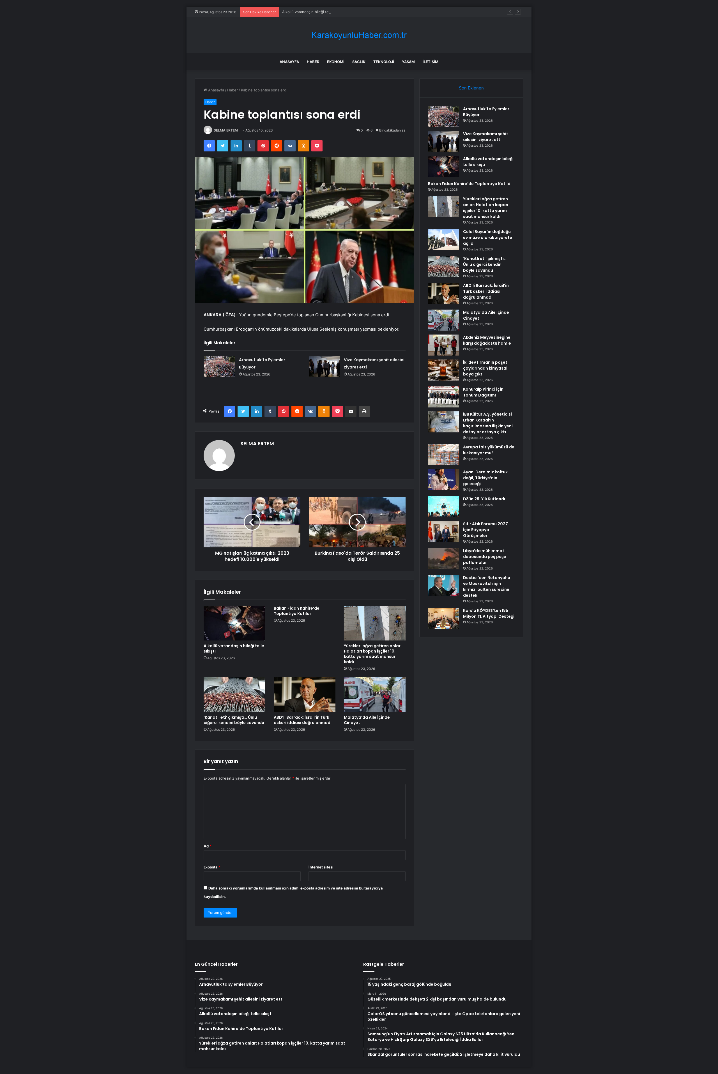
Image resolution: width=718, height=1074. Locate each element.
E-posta (212, 867)
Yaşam (408, 61)
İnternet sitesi (321, 867)
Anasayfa (289, 61)
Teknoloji (383, 61)
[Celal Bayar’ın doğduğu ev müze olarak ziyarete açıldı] (443, 239)
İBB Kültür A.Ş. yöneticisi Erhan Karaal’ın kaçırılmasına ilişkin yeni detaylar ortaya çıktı (488, 423)
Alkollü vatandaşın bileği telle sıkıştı (313, 12)
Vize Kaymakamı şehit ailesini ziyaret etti (485, 136)
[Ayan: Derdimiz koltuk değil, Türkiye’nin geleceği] (443, 479)
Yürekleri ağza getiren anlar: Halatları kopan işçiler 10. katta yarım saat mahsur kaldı (373, 654)
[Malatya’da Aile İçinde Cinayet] (375, 694)
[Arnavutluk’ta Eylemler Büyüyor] (219, 366)
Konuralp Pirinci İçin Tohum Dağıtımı (483, 392)
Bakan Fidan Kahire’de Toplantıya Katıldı (296, 610)
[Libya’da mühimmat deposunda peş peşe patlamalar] (443, 558)
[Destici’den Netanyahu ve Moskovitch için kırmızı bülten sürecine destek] (443, 585)
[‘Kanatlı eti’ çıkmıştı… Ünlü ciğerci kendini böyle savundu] (234, 694)
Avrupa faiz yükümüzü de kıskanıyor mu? (488, 450)
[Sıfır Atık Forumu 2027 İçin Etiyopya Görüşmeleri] (443, 531)
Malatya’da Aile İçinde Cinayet (367, 720)
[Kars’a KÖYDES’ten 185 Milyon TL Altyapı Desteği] (443, 618)
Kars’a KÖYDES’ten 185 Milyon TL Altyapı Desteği (488, 613)
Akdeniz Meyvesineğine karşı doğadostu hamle (487, 340)
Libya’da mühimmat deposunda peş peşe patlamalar (484, 556)
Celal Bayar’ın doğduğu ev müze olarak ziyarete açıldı (487, 237)
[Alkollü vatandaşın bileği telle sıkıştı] (234, 623)
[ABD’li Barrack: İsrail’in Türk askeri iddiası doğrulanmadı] (304, 694)
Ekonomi (335, 61)
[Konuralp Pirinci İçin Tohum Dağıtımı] (443, 396)
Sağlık (358, 61)
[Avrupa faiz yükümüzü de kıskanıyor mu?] (443, 454)
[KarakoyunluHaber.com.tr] (359, 35)
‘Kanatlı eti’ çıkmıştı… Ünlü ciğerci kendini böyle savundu (234, 720)
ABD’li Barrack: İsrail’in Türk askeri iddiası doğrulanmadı (303, 720)
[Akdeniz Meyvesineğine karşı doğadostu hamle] (443, 345)
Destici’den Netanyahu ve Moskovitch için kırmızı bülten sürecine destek (486, 586)
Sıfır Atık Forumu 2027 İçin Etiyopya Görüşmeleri (485, 529)
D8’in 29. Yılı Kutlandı (484, 499)
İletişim (430, 61)
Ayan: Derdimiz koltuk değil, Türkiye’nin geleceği (485, 478)
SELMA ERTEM (226, 130)
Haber (313, 61)
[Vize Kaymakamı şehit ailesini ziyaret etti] (324, 366)
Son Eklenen (471, 88)
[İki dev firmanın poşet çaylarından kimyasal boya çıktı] (443, 370)
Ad (207, 846)
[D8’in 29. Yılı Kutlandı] (443, 506)
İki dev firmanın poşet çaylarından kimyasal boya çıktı (485, 368)
